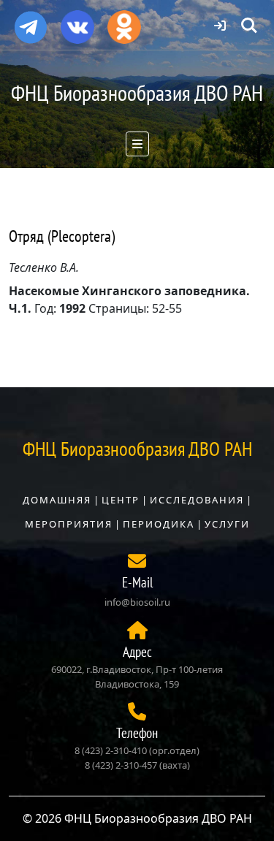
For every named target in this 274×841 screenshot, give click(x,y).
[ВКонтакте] (77, 22)
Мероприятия (69, 523)
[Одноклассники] (124, 22)
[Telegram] (31, 21)
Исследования (197, 499)
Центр (121, 499)
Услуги (227, 523)
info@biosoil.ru (137, 602)
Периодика (158, 523)
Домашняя (57, 499)
